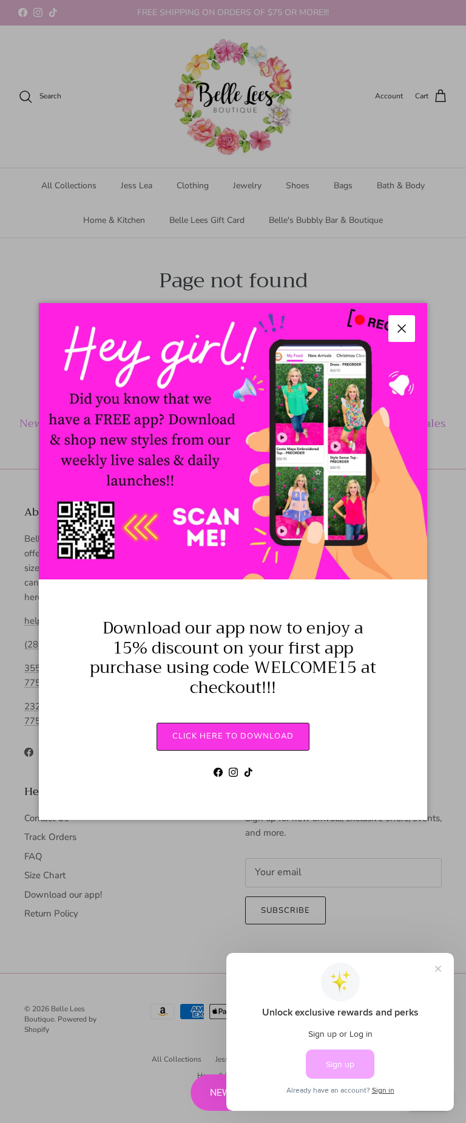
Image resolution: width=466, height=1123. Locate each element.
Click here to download (233, 736)
